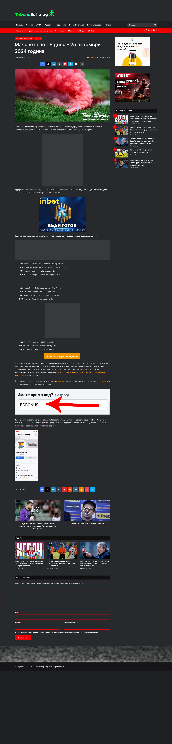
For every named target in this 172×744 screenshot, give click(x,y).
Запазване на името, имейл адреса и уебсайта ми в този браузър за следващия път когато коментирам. (57, 636)
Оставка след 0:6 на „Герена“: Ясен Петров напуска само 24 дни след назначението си (94, 567)
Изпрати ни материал (24, 31)
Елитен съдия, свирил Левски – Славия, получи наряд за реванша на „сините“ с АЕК (61, 567)
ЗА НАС (91, 31)
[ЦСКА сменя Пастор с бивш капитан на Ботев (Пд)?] (121, 153)
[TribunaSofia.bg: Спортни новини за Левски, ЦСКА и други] (35, 13)
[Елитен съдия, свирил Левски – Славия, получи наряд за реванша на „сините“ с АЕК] (62, 554)
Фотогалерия (60, 31)
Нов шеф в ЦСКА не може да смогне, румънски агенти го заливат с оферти (141, 162)
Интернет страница (71, 626)
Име (17, 617)
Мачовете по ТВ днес (77, 31)
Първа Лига (61, 25)
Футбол (47, 25)
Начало (19, 25)
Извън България (76, 25)
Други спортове (94, 25)
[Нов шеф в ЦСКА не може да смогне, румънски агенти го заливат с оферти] (121, 163)
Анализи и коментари (44, 31)
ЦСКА (38, 25)
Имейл (18, 626)
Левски (29, 25)
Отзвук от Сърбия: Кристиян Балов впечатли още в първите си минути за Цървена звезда (29, 567)
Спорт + (109, 25)
